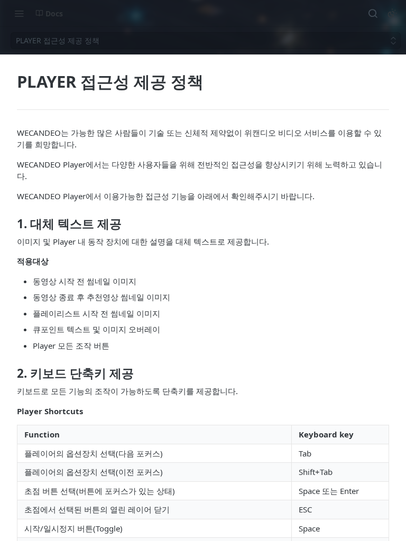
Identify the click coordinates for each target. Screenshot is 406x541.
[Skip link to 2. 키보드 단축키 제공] (9, 373)
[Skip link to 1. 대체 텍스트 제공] (9, 224)
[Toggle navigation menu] (19, 13)
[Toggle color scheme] (392, 13)
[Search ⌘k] (372, 13)
